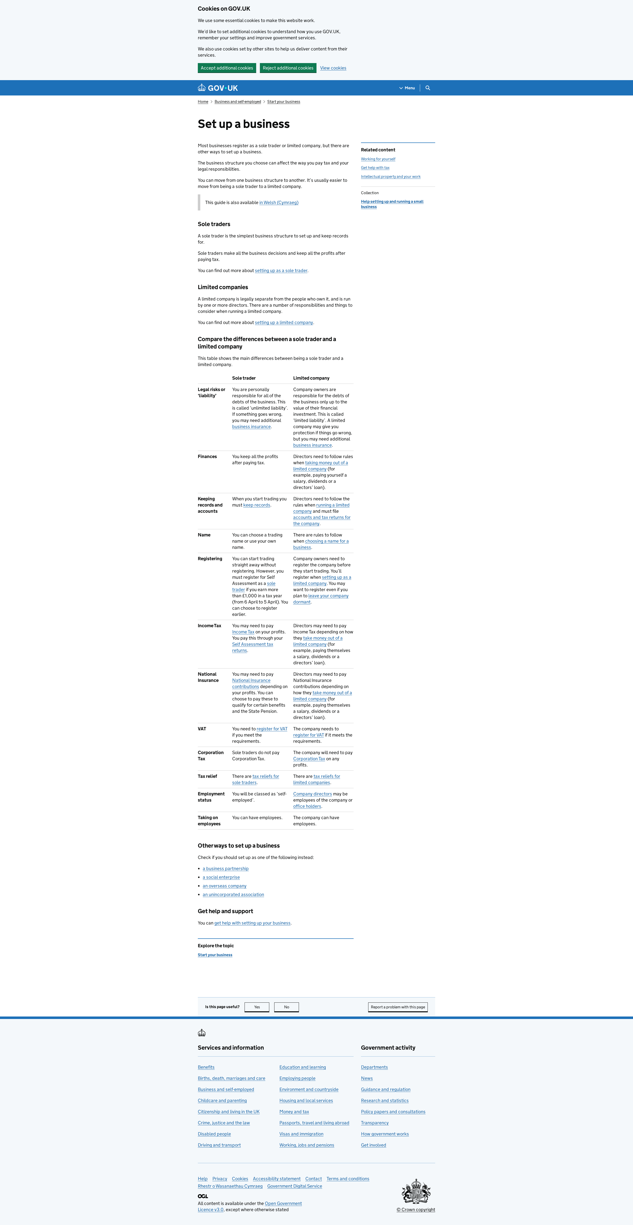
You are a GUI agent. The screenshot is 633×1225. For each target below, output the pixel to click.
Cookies (240, 1178)
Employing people (297, 1078)
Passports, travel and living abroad (314, 1123)
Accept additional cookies (227, 68)
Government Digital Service (294, 1186)
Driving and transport (219, 1145)
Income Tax (243, 632)
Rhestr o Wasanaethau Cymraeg (230, 1186)
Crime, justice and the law (224, 1123)
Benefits (206, 1067)
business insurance (251, 426)
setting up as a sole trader (281, 270)
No (291, 1007)
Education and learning (302, 1067)
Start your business (283, 101)
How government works (385, 1134)
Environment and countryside (309, 1089)
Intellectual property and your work (391, 176)
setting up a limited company (284, 322)
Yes (261, 1007)
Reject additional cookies (288, 68)
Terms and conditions (348, 1178)
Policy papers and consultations (393, 1111)
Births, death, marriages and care (231, 1078)
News (367, 1078)
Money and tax (294, 1111)
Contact (313, 1178)
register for (272, 729)
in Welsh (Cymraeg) (278, 202)
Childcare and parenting (222, 1100)
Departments (374, 1067)
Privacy (219, 1178)
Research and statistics (385, 1100)
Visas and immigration (301, 1134)
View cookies (333, 68)
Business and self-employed (238, 101)
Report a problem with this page (398, 1007)
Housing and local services (306, 1100)
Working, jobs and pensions (306, 1145)
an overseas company (225, 886)
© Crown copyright (416, 1209)
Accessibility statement (277, 1178)
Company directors (312, 794)
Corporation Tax (309, 759)
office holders (307, 806)
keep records (256, 505)
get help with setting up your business (252, 923)
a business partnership (226, 868)
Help (203, 1178)
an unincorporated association (233, 894)
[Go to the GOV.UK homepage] (218, 87)
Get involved (373, 1145)
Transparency (375, 1123)
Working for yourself (378, 159)
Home (203, 101)
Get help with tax (375, 167)
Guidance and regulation (385, 1089)
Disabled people (214, 1134)
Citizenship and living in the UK (229, 1111)
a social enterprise (221, 877)
